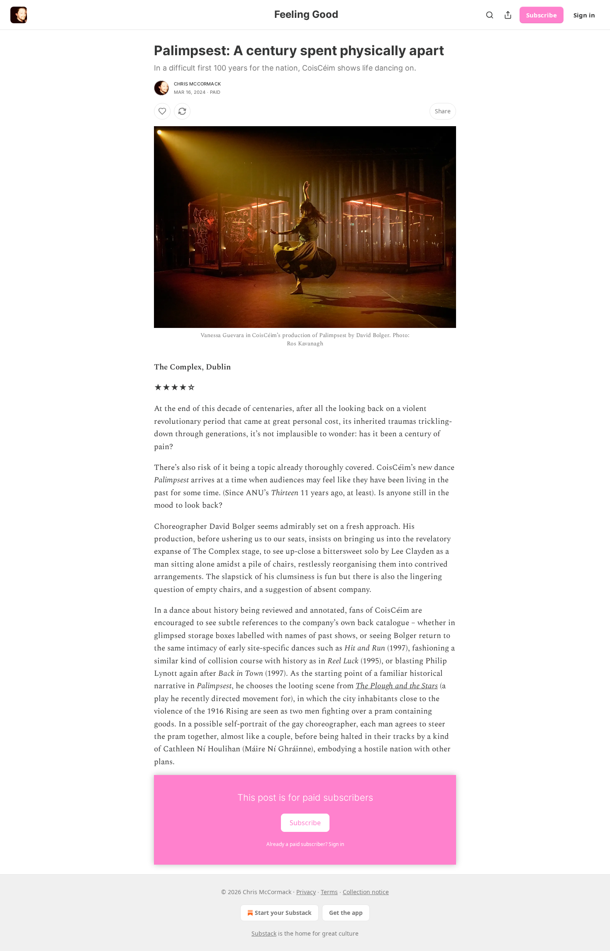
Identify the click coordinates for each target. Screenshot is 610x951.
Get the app (346, 913)
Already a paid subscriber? (305, 844)
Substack (263, 933)
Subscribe (541, 15)
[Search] (489, 15)
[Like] (162, 111)
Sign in (584, 15)
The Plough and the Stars (397, 686)
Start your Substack (283, 913)
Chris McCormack (197, 84)
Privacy (306, 892)
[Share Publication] (508, 15)
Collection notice (366, 892)
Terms (329, 892)
